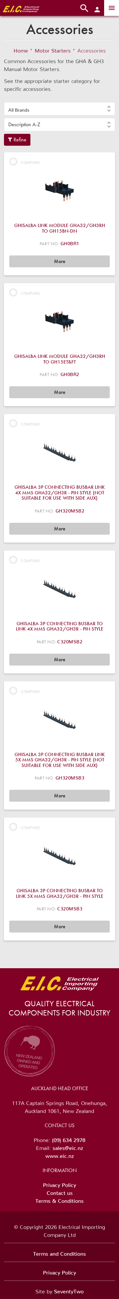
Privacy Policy (59, 1184)
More (59, 261)
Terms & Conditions (59, 1200)
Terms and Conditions (59, 1252)
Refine (19, 139)
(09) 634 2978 (68, 1139)
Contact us (60, 1192)
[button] (59, 108)
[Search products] (84, 8)
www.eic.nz (59, 1155)
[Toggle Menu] (111, 8)
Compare (30, 161)
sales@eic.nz (68, 1147)
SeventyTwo (69, 1290)
